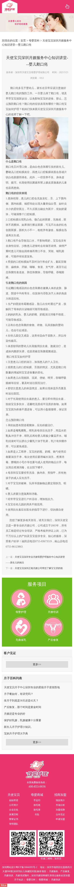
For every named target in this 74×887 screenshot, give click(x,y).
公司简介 (13, 805)
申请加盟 (60, 819)
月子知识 (18, 879)
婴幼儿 (10, 172)
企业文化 (13, 809)
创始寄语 (13, 800)
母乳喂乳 (21, 430)
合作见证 (60, 814)
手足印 (37, 800)
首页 (23, 40)
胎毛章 (37, 809)
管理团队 (13, 824)
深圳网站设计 (9, 867)
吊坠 (37, 814)
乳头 (8, 435)
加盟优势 (60, 809)
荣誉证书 (13, 819)
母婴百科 (34, 40)
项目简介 (60, 800)
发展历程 (13, 814)
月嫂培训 (55, 879)
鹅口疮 (15, 288)
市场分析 (60, 805)
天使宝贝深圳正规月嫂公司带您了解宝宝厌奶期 (39, 568)
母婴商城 (43, 879)
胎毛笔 (37, 805)
